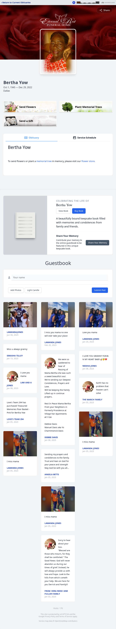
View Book (63, 211)
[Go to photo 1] (19, 454)
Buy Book (79, 211)
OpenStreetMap (61, 621)
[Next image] (34, 443)
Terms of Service (65, 616)
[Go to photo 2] (21, 454)
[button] (20, 314)
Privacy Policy (50, 616)
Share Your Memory (97, 242)
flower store (88, 161)
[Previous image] (6, 443)
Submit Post (100, 290)
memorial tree (44, 161)
